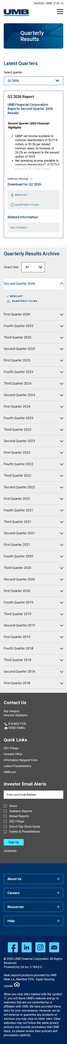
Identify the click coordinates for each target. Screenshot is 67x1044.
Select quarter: (13, 72)
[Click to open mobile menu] (60, 12)
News (13, 806)
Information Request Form (21, 760)
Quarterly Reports (20, 811)
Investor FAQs (13, 754)
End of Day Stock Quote (24, 826)
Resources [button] (15, 907)
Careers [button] (13, 893)
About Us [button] (14, 879)
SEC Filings (11, 748)
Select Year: (11, 267)
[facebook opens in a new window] (13, 947)
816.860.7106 (17, 724)
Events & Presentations (24, 831)
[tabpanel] (33, 164)
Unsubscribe (10, 850)
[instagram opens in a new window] (40, 947)
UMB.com (10, 772)
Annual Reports (19, 816)
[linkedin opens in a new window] (27, 947)
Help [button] (11, 921)
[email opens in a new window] (54, 947)
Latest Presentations (17, 766)
